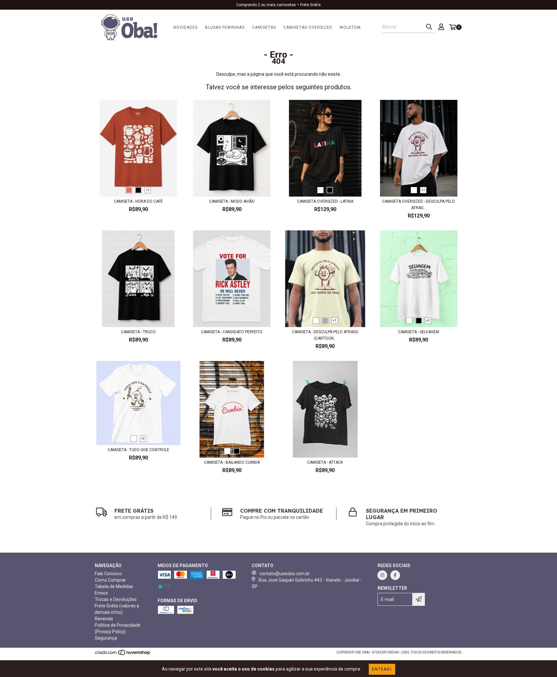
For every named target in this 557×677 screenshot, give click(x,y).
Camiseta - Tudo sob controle (138, 450)
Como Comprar (110, 580)
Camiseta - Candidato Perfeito (231, 332)
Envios (101, 592)
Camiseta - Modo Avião (232, 201)
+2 (428, 320)
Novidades (185, 27)
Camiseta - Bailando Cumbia (232, 462)
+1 (148, 190)
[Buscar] (429, 27)
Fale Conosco (108, 573)
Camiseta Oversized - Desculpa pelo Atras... (418, 204)
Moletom (350, 27)
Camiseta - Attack (325, 462)
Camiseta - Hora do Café (138, 201)
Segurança (106, 638)
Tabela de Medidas (114, 586)
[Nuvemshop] (123, 654)
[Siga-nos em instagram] (382, 575)
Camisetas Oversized (307, 27)
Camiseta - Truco (138, 332)
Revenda (104, 618)
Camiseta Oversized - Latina (325, 201)
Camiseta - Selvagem (418, 332)
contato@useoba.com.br (284, 573)
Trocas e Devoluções (116, 599)
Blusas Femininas (225, 27)
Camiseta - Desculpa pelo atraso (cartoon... (325, 335)
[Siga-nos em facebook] (395, 575)
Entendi (382, 669)
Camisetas (264, 27)
